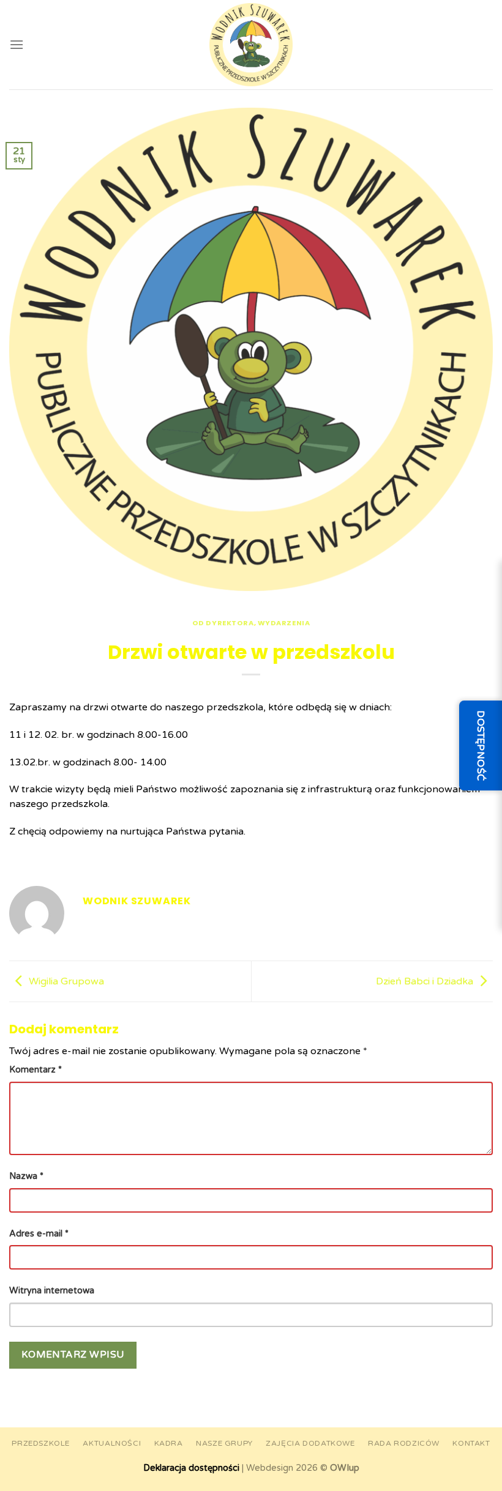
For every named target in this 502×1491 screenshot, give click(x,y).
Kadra (168, 1443)
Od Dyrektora (223, 623)
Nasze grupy (224, 1443)
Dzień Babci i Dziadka (424, 981)
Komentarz (35, 1070)
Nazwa (26, 1176)
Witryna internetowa (51, 1290)
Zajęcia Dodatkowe (310, 1443)
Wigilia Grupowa (66, 981)
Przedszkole (41, 1443)
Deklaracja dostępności (191, 1468)
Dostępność (480, 745)
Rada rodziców (404, 1443)
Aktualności (112, 1443)
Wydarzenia (284, 623)
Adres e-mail (39, 1234)
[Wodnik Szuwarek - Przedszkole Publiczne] (251, 44)
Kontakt (471, 1443)
